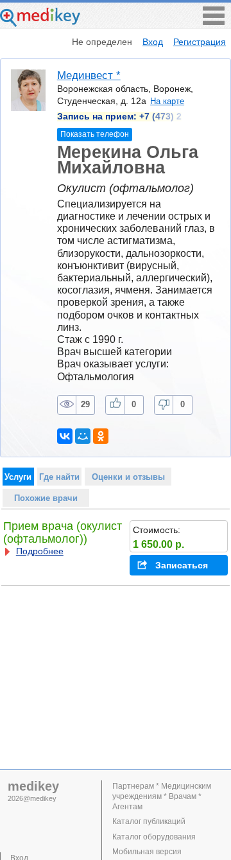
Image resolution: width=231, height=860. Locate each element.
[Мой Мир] (82, 436)
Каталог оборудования (154, 836)
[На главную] (40, 23)
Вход (152, 42)
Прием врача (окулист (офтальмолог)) (62, 532)
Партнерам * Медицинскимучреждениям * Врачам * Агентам (161, 796)
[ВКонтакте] (65, 436)
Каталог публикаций (148, 821)
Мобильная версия (147, 851)
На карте (167, 101)
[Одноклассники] (100, 436)
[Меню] (214, 21)
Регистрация (199, 42)
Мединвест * (89, 75)
